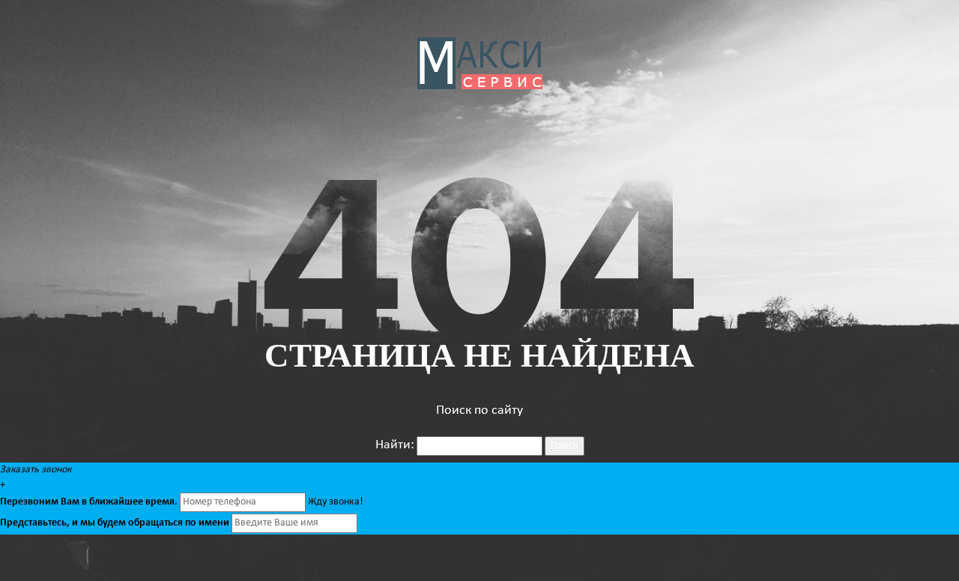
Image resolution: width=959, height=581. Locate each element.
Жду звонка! (335, 502)
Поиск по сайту (479, 410)
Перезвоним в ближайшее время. (89, 502)
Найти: (394, 445)
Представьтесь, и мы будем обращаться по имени (114, 523)
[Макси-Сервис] (479, 63)
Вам (70, 502)
